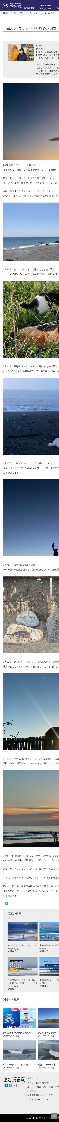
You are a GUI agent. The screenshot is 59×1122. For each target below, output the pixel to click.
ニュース (18, 12)
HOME (5, 12)
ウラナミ (33, 12)
